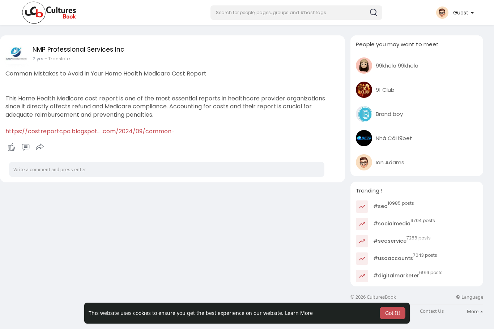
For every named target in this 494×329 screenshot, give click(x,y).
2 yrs (38, 58)
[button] (296, 12)
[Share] (40, 147)
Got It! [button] (392, 312)
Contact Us (432, 311)
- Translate (57, 58)
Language (471, 297)
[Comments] (26, 147)
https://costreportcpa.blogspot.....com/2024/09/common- (90, 131)
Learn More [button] (299, 312)
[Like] (25, 147)
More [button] (473, 311)
